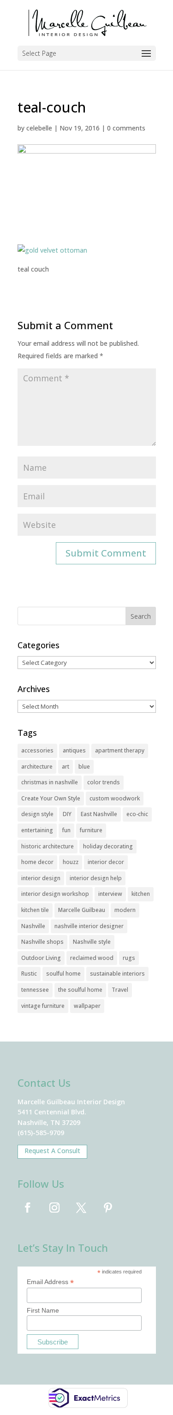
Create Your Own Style (50, 798)
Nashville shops (42, 942)
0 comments (126, 128)
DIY (67, 814)
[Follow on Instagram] (54, 1207)
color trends (103, 782)
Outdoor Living (41, 958)
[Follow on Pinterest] (108, 1207)
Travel (120, 990)
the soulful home (80, 990)
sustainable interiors (117, 973)
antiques (74, 750)
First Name (43, 1310)
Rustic (29, 973)
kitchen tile (35, 910)
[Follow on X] (81, 1207)
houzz (70, 862)
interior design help (96, 878)
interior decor (106, 862)
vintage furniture (43, 1006)
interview (110, 894)
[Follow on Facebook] (28, 1207)
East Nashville (99, 814)
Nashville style (92, 942)
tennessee (35, 990)
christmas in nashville (49, 782)
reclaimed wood (91, 958)
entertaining (37, 830)
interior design (40, 878)
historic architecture (47, 846)
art (65, 766)
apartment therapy (119, 750)
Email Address (50, 1282)
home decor (37, 862)
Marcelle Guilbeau (81, 910)
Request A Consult (52, 1150)
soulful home (63, 973)
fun (66, 830)
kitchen (140, 894)
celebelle (39, 128)
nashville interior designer (89, 926)
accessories (37, 750)
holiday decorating (108, 846)
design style (37, 814)
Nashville (33, 926)
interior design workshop (55, 894)
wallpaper (87, 1006)
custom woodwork (114, 798)
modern (125, 910)
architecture (37, 766)
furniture (91, 830)
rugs (129, 958)
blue (84, 766)
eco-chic (137, 814)
